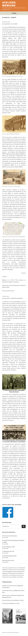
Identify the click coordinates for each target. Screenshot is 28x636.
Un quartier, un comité (9, 24)
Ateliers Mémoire (9, 4)
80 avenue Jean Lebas (8, 560)
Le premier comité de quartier (12, 298)
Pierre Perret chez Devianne (9, 536)
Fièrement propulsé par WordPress (10, 632)
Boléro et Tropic (19, 600)
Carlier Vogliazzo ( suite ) (8, 547)
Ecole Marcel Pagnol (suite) (9, 556)
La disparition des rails (8, 551)
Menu (14, 13)
